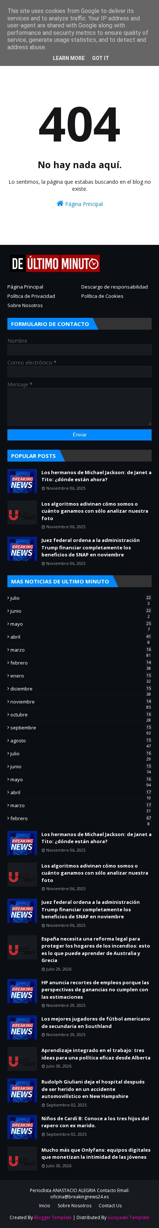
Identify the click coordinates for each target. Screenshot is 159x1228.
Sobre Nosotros (25, 305)
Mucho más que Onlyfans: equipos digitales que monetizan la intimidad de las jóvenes (95, 1154)
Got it (100, 58)
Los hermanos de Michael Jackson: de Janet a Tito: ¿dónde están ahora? (96, 476)
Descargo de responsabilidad (114, 286)
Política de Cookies (102, 296)
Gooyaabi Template (128, 1217)
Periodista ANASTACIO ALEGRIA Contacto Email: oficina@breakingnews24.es (79, 1193)
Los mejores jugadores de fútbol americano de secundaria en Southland (95, 1022)
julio (80, 598)
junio (80, 611)
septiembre (80, 727)
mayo (80, 623)
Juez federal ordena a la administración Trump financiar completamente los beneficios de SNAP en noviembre (90, 547)
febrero (80, 662)
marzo (80, 649)
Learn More (69, 58)
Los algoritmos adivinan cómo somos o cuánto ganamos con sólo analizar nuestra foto (94, 511)
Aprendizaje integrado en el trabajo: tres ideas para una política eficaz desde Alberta (95, 1054)
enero (80, 675)
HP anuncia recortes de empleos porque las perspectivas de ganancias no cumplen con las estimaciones (95, 989)
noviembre (80, 701)
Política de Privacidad (31, 296)
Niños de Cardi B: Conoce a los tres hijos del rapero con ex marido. (95, 1122)
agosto (80, 740)
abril (80, 636)
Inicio (44, 1205)
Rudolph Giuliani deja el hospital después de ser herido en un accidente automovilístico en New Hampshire (93, 1088)
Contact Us (110, 1205)
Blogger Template (53, 1217)
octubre (80, 714)
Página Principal (83, 203)
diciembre (80, 688)
